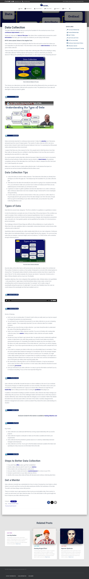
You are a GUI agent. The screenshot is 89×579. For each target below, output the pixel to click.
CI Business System (72, 45)
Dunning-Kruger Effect (40, 548)
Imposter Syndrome (67, 548)
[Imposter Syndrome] (71, 536)
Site (65, 8)
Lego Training (71, 35)
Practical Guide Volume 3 (10, 505)
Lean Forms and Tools (73, 37)
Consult (58, 8)
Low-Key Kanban (11, 535)
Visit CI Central (65, 1)
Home (21, 8)
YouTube (9, 1)
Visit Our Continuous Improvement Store (76, 1)
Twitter (7, 1)
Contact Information (11, 576)
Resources (28, 8)
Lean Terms (13, 501)
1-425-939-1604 (27, 1)
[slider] (54, 300)
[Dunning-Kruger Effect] (44, 536)
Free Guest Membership (73, 29)
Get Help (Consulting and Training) (76, 48)
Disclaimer (31, 576)
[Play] (6, 300)
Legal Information (22, 576)
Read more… (18, 543)
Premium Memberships (73, 32)
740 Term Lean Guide (73, 40)
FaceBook (5, 1)
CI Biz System (39, 8)
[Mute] (51, 300)
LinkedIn (11, 1)
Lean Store (48, 8)
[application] (31, 300)
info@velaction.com (17, 1)
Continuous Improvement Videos (75, 43)
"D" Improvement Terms (13, 503)
